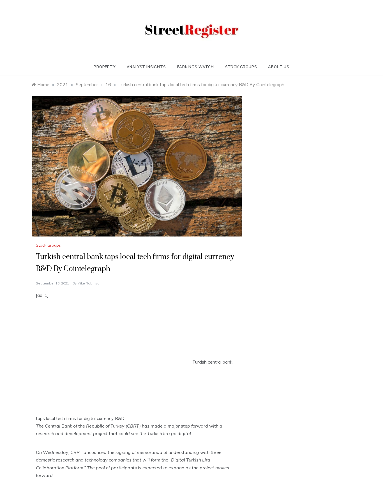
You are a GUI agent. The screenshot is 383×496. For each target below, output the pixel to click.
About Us (278, 67)
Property (104, 67)
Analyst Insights (146, 67)
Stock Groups (241, 67)
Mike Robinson (89, 283)
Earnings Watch (195, 67)
